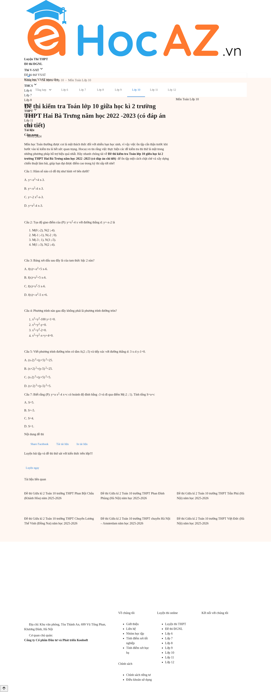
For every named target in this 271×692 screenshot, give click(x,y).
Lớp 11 (169, 657)
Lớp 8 (169, 643)
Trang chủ (30, 80)
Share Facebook (39, 444)
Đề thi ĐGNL (174, 628)
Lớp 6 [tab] (64, 89)
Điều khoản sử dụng (139, 679)
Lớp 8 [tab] (100, 89)
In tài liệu (82, 444)
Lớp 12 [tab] (172, 89)
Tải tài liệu (62, 444)
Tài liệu (46, 80)
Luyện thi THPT (175, 624)
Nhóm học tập (135, 633)
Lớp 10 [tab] (136, 89)
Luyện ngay (32, 467)
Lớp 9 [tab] (118, 89)
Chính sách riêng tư (138, 675)
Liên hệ (131, 628)
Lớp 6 (169, 633)
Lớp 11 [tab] (154, 89)
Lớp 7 (169, 638)
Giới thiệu (132, 624)
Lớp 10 (59, 80)
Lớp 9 (169, 648)
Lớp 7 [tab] (82, 89)
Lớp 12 (169, 662)
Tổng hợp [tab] (40, 89)
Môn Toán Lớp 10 (79, 80)
